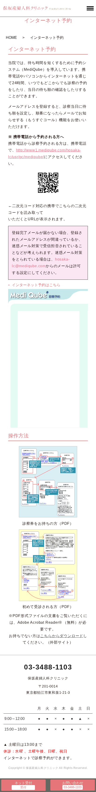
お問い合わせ (72, 783)
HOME (11, 38)
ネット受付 (23, 783)
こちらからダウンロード (61, 636)
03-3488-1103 (48, 667)
